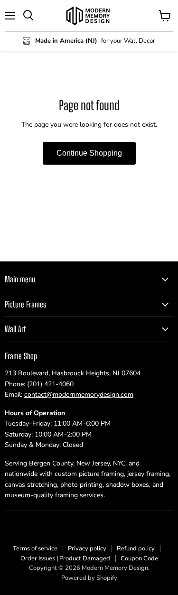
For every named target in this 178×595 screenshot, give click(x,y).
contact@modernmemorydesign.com (78, 394)
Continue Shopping (89, 153)
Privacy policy (87, 548)
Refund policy (136, 548)
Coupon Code (139, 558)
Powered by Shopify (89, 578)
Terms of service (35, 548)
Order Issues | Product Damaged (65, 558)
